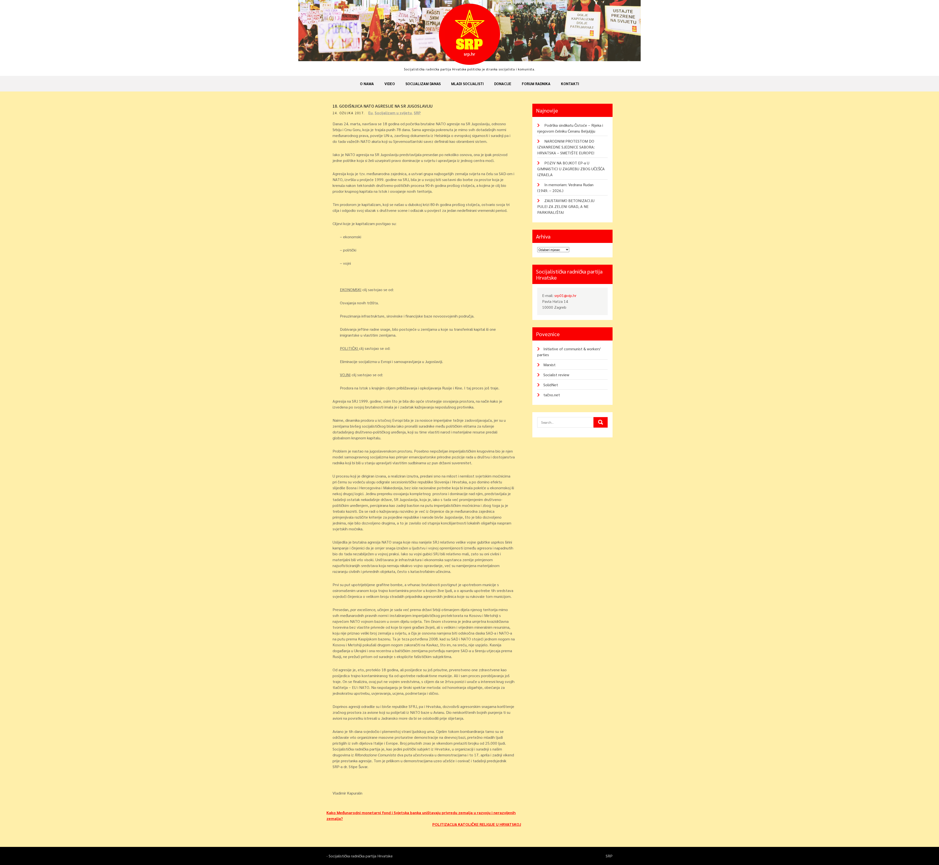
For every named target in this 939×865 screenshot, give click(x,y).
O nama (367, 83)
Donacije (502, 83)
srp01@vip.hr (565, 295)
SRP (417, 112)
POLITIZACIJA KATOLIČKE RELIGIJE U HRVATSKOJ (476, 824)
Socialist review (556, 374)
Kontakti (570, 83)
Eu (370, 112)
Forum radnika (536, 83)
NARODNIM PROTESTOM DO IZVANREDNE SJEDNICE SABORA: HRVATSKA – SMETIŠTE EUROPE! (566, 146)
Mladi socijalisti (467, 83)
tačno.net (551, 394)
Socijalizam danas (423, 83)
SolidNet (550, 384)
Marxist (549, 364)
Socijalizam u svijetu (393, 112)
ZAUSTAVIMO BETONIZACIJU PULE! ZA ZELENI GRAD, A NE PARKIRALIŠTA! (565, 206)
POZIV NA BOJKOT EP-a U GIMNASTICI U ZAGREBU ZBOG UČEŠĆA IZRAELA (571, 168)
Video (389, 83)
